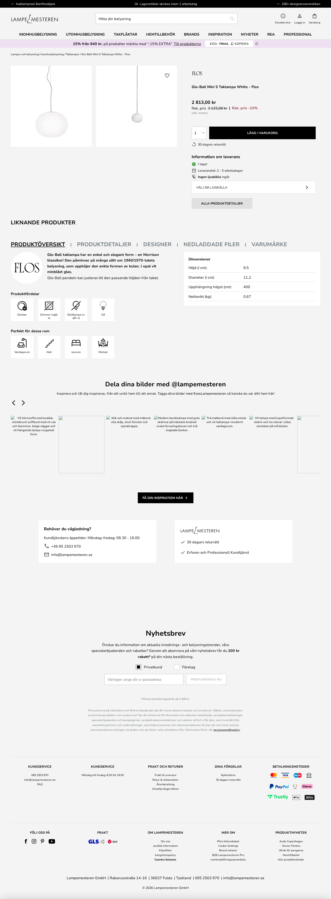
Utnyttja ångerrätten (165, 788)
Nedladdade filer (212, 244)
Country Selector (165, 859)
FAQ (40, 784)
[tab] (41, 244)
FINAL (229, 43)
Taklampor (72, 54)
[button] (167, 75)
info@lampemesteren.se (71, 554)
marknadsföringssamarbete (228, 859)
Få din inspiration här (163, 498)
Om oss (165, 841)
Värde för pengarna (291, 850)
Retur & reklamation (165, 779)
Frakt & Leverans (165, 775)
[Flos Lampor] (216, 73)
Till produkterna (187, 43)
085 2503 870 (39, 775)
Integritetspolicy (165, 855)
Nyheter (249, 34)
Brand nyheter (228, 850)
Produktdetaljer (104, 244)
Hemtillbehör (291, 855)
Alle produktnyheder (291, 859)
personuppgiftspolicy (226, 729)
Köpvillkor (165, 850)
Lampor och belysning (25, 54)
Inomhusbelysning (52, 54)
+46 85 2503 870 (66, 546)
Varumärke (269, 244)
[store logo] (34, 18)
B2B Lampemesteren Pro (228, 855)
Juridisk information (165, 845)
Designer (157, 244)
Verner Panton (291, 845)
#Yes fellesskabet (228, 841)
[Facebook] (26, 841)
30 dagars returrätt (228, 779)
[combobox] (166, 18)
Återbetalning (165, 784)
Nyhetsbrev (228, 775)
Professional (298, 34)
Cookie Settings (228, 845)
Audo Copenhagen (291, 841)
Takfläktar (125, 34)
